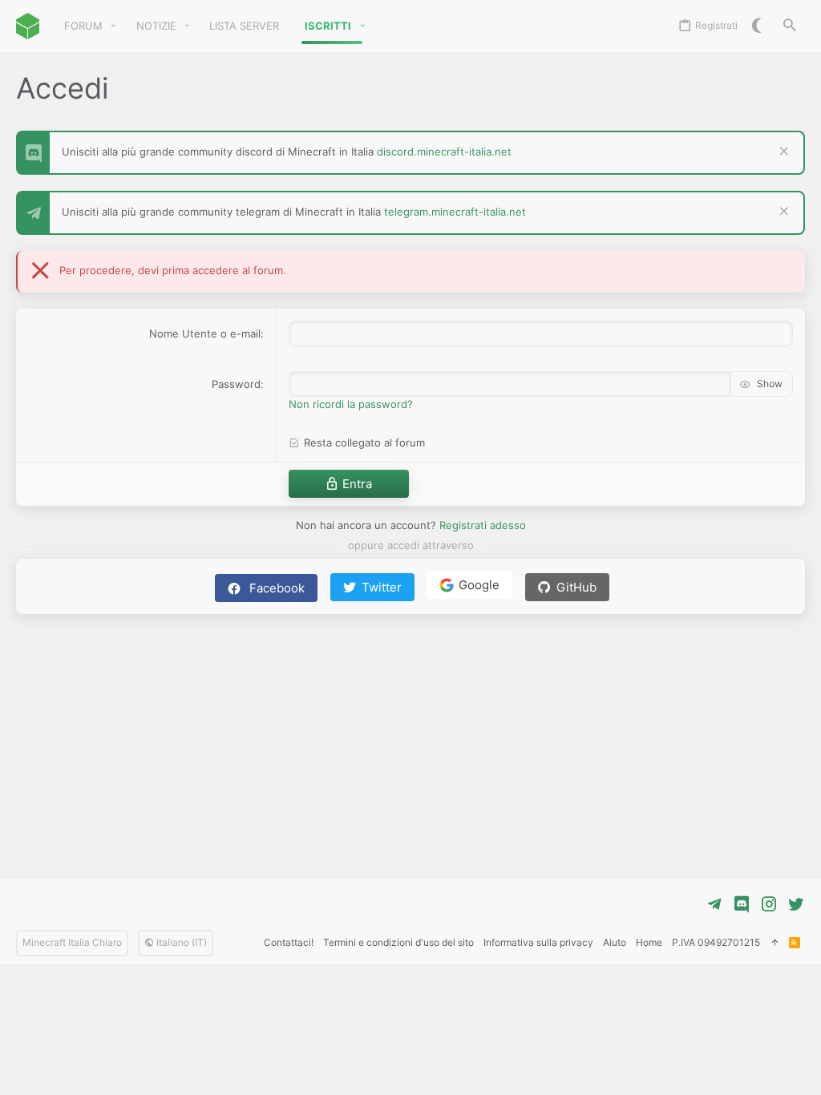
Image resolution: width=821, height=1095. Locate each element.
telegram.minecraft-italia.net (455, 211)
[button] (113, 26)
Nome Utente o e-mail (205, 333)
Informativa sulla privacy (538, 942)
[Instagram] (769, 904)
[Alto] (774, 943)
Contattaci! (288, 942)
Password (236, 384)
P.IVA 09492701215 (716, 942)
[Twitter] (796, 904)
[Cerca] (789, 26)
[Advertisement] (410, 738)
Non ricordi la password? (351, 404)
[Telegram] (714, 904)
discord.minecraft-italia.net (444, 151)
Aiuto (614, 942)
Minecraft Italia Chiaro (72, 942)
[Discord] (741, 904)
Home (649, 942)
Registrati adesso (482, 525)
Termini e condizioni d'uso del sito (398, 942)
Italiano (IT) (180, 942)
